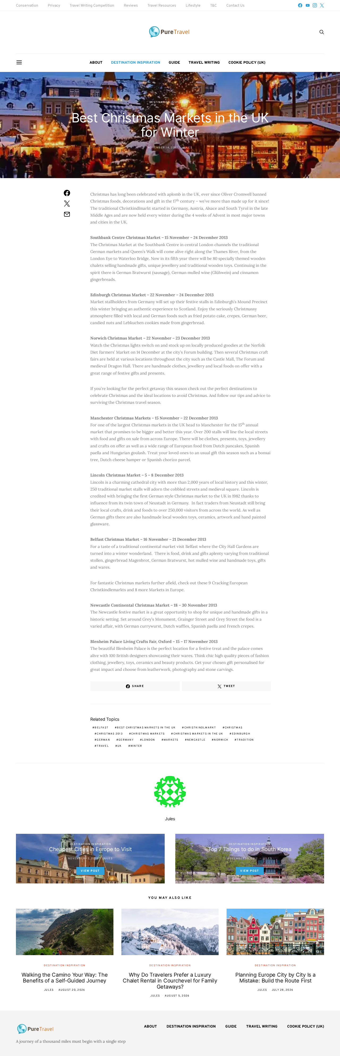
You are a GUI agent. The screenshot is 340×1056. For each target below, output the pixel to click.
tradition (245, 740)
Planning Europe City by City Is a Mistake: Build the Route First (275, 978)
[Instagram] (315, 5)
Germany (126, 740)
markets (171, 740)
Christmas (234, 727)
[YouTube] (307, 5)
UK (119, 746)
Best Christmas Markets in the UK (146, 727)
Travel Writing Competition (92, 5)
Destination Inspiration (135, 63)
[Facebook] (300, 5)
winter (136, 746)
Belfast (101, 727)
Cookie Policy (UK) (246, 63)
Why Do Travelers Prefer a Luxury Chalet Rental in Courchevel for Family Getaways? (170, 981)
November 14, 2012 (163, 147)
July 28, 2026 (282, 990)
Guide (174, 63)
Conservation (27, 5)
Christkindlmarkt (200, 727)
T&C (213, 5)
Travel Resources (161, 5)
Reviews (131, 5)
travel (103, 746)
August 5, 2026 (177, 996)
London (148, 740)
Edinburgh (241, 734)
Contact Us (235, 5)
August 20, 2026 (71, 990)
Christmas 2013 (110, 734)
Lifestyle (193, 5)
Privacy (54, 5)
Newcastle (196, 740)
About (96, 63)
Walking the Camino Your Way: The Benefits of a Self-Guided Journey (65, 978)
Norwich (221, 740)
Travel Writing (204, 63)
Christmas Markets (148, 734)
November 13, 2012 (83, 858)
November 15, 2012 (242, 858)
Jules (187, 147)
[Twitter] (322, 5)
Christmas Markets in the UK (198, 734)
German (103, 740)
